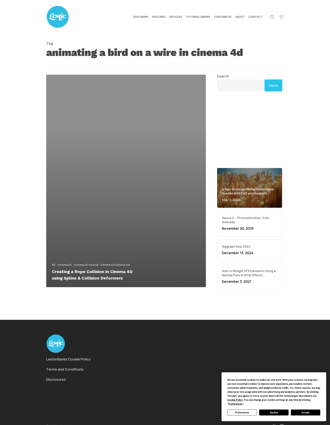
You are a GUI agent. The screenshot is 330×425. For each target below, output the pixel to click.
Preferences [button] (235, 404)
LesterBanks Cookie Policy (68, 359)
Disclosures (56, 379)
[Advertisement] (249, 100)
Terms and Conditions (64, 369)
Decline (274, 412)
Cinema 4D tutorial (86, 265)
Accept (306, 412)
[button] (282, 17)
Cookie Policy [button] (234, 400)
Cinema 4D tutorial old (115, 265)
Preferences (242, 412)
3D (53, 265)
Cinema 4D (64, 265)
